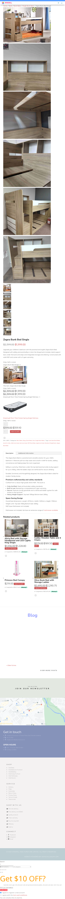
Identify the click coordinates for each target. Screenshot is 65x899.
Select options (11, 548)
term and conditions (20, 895)
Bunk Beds (17, 6)
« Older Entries (11, 665)
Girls (33, 440)
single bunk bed (40, 443)
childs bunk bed (15, 443)
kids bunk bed (23, 443)
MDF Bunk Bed (31, 443)
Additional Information (26, 453)
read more (11, 631)
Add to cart (15, 431)
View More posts (48, 670)
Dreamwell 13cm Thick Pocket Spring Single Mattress (20, 397)
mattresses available (51, 510)
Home (5, 6)
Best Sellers (20, 440)
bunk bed (51, 440)
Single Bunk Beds (28, 6)
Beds (10, 6)
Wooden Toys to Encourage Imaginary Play (28, 625)
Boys (24, 440)
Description (9, 453)
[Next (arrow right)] (2, 872)
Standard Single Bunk (50, 443)
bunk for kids (6, 443)
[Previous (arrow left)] (0, 872)
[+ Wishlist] (4, 438)
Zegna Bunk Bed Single (11, 365)
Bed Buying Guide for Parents (22, 639)
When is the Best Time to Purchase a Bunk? (28, 653)
